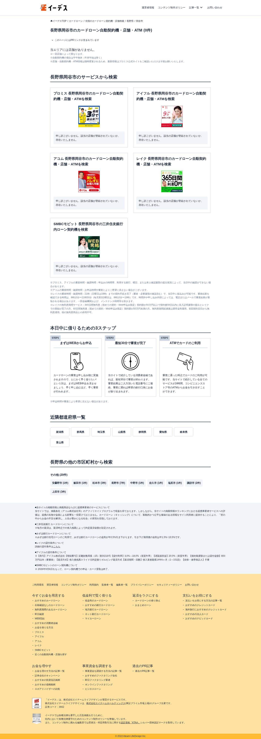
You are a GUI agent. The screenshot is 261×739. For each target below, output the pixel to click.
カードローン (76, 21)
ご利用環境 (38, 584)
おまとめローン (143, 605)
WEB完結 (40, 618)
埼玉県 (101, 431)
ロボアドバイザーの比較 (47, 689)
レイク (38, 645)
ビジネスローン (93, 689)
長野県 (130, 21)
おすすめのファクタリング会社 (101, 675)
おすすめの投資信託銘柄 (47, 680)
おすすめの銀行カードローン (100, 605)
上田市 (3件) (59, 491)
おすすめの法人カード (196, 614)
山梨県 (122, 431)
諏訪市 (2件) (194, 482)
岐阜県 (183, 431)
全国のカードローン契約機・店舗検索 (104, 21)
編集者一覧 (122, 584)
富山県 (60, 442)
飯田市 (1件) (80, 482)
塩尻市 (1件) (175, 482)
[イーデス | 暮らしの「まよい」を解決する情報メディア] (53, 9)
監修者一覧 (107, 584)
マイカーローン (93, 618)
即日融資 (39, 614)
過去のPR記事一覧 (144, 671)
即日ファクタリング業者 (97, 680)
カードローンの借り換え (147, 600)
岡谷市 (139, 21)
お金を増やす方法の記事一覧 (50, 671)
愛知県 (163, 431)
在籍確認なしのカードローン (50, 605)
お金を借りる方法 (44, 627)
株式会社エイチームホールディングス (105, 703)
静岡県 (142, 431)
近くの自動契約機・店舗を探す (51, 654)
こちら (56, 546)
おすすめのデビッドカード (199, 618)
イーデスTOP (59, 21)
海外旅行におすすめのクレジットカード (206, 609)
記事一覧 (194, 7)
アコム (38, 641)
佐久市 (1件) (156, 482)
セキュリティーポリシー (169, 584)
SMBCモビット (43, 650)
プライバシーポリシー (142, 584)
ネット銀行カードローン (97, 614)
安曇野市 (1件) (60, 482)
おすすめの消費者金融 (46, 623)
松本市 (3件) (99, 482)
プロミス (39, 632)
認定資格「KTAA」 (130, 722)
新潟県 (60, 431)
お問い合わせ (214, 7)
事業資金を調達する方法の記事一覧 (103, 671)
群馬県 (80, 431)
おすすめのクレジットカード (200, 605)
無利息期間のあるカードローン (51, 609)
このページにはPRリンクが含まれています (77, 40)
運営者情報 (148, 7)
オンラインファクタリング (99, 684)
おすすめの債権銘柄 (45, 684)
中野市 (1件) (137, 482)
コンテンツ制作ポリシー (171, 7)
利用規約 (94, 584)
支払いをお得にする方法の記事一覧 (203, 600)
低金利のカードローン (96, 600)
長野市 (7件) (118, 482)
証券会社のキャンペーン (47, 675)
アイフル (39, 636)
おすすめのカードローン (47, 600)
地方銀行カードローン (96, 609)
